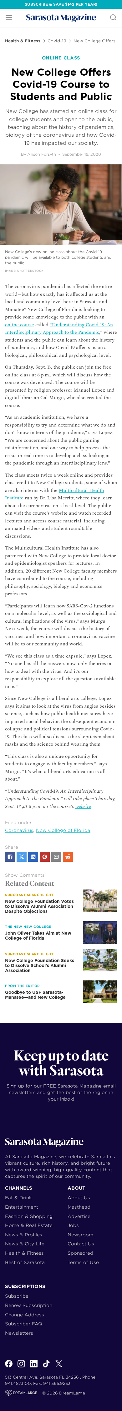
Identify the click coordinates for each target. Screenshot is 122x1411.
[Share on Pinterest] (45, 857)
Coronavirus (19, 830)
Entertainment (21, 1207)
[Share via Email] (56, 857)
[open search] (113, 18)
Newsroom (80, 1234)
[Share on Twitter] (22, 857)
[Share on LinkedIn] (33, 857)
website (83, 806)
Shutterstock (30, 270)
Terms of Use (83, 1262)
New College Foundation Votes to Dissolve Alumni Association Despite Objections (39, 906)
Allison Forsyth (41, 154)
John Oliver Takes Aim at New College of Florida (38, 936)
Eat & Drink (18, 1197)
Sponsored (80, 1253)
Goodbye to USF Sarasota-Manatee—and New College (35, 995)
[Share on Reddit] (68, 857)
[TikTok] (46, 1367)
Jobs (73, 1225)
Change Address (24, 1314)
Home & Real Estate (29, 1225)
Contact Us (81, 1243)
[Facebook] (9, 1367)
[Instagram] (21, 1367)
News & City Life (24, 1243)
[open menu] (9, 18)
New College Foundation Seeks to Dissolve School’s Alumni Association (39, 965)
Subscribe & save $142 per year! (61, 4)
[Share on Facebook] (10, 857)
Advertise (79, 1216)
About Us (79, 1197)
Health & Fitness (22, 41)
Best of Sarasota (25, 1262)
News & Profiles (23, 1234)
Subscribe (16, 1296)
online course (19, 324)
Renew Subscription (28, 1305)
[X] (59, 1367)
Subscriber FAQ (23, 1323)
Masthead (79, 1207)
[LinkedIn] (34, 1367)
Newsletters (19, 1333)
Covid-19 (57, 41)
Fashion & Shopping (29, 1216)
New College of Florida (63, 830)
